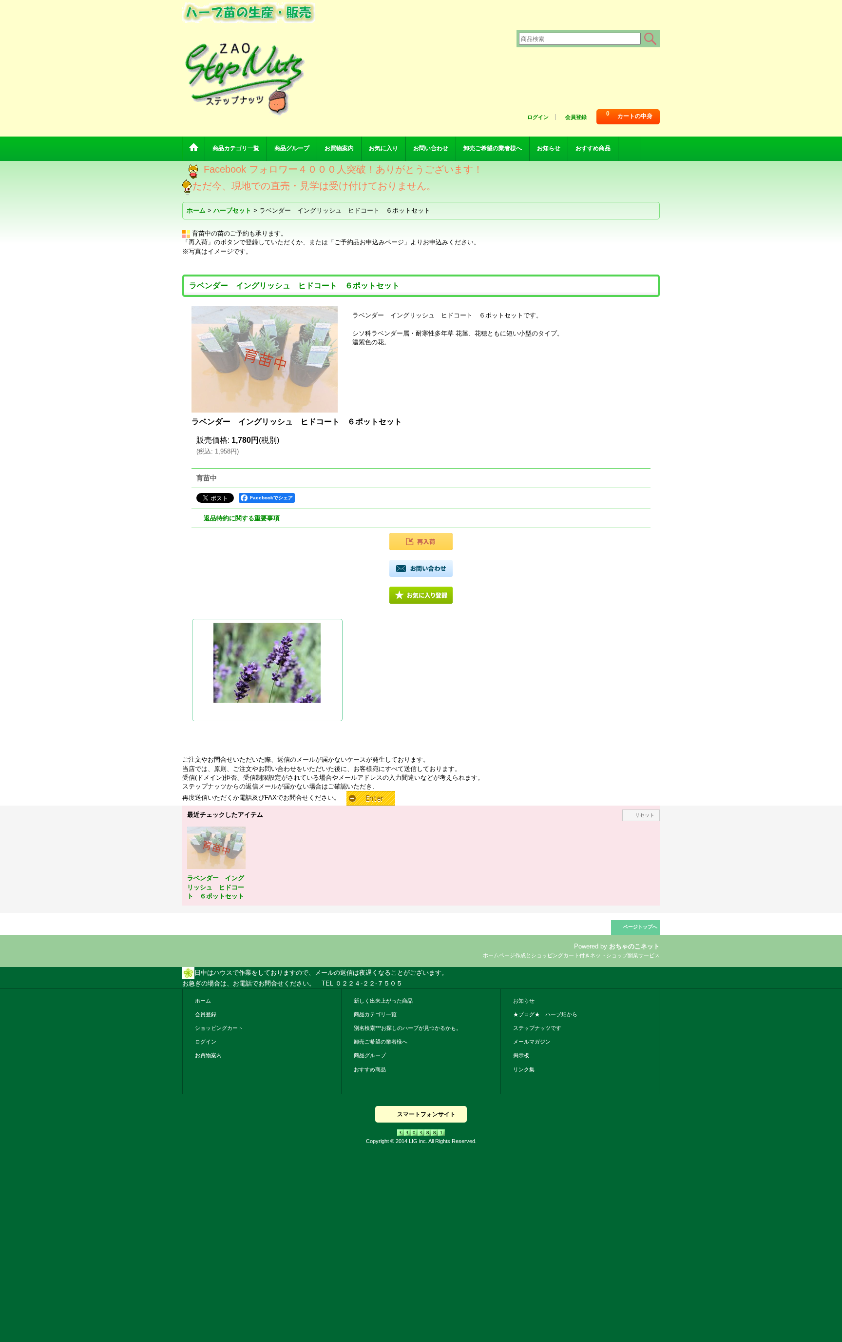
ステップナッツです (537, 1028)
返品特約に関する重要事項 (242, 518)
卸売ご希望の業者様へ (380, 1042)
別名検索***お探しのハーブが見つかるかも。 (407, 1028)
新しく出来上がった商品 (383, 1001)
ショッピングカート (219, 1028)
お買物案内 (208, 1055)
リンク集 (524, 1069)
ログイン (538, 117)
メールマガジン (532, 1042)
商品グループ (370, 1055)
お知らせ (524, 1001)
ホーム (203, 1001)
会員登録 (576, 117)
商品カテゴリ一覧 (375, 1014)
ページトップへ (640, 926)
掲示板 (521, 1055)
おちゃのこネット (634, 946)
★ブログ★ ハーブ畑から (545, 1014)
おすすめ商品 (370, 1069)
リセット (644, 815)
